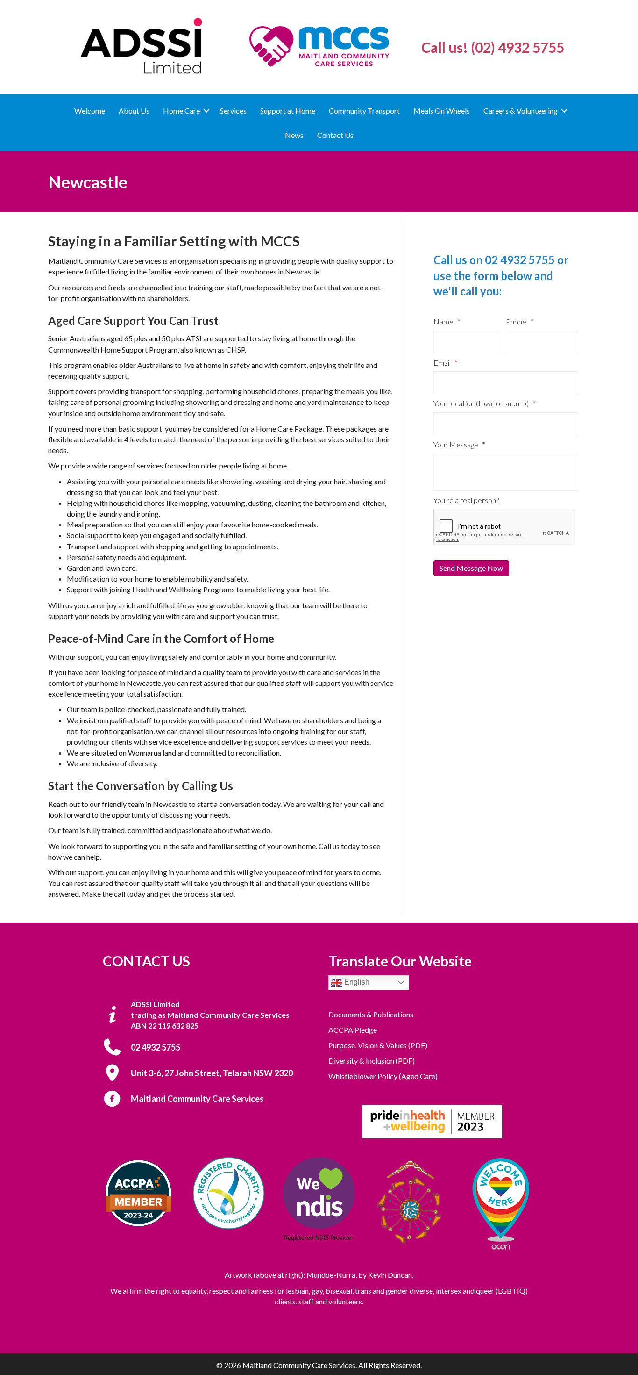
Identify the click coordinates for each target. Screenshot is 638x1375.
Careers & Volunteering (520, 110)
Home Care (181, 110)
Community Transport (364, 110)
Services (233, 110)
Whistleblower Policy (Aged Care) (383, 1076)
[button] (206, 110)
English (355, 982)
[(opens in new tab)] (432, 1120)
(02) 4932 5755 (517, 47)
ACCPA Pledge (352, 1029)
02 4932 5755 (520, 259)
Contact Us (335, 134)
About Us (134, 110)
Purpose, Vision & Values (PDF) (377, 1045)
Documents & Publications (370, 1014)
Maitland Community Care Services (197, 1099)
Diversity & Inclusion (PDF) (371, 1060)
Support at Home (287, 110)
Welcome (89, 110)
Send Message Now (471, 567)
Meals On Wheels (441, 110)
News (294, 134)
